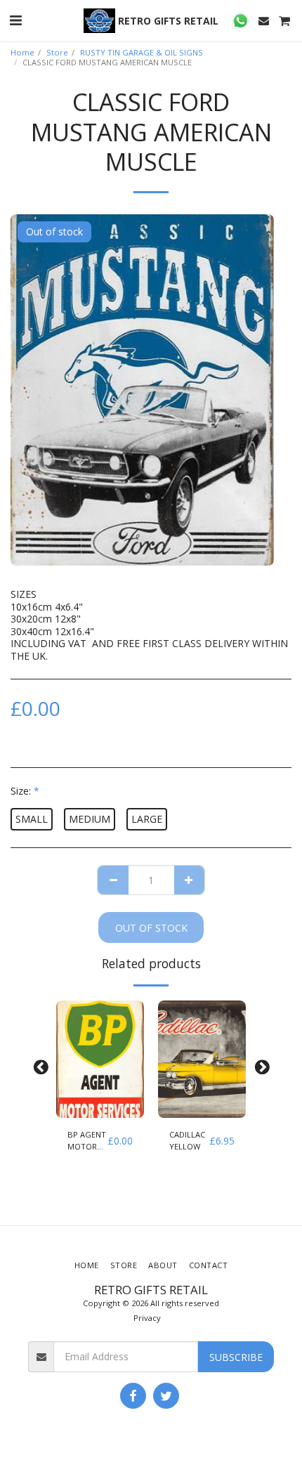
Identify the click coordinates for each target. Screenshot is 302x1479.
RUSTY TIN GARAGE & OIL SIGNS (141, 52)
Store (57, 52)
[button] (15, 20)
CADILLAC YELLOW (187, 1140)
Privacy (147, 1317)
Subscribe (236, 1357)
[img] (100, 1059)
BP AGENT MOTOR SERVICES (86, 1141)
